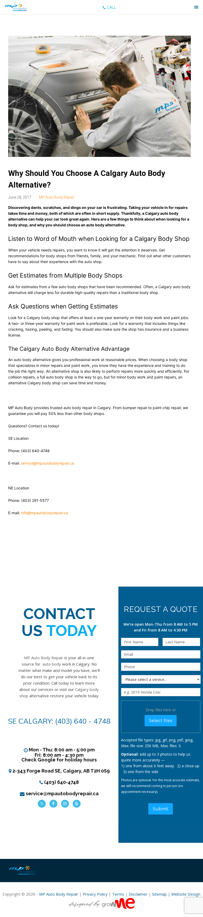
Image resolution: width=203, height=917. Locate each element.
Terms (118, 894)
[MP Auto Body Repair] (15, 7)
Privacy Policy (95, 894)
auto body (52, 664)
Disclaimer (138, 894)
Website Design (185, 894)
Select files (160, 720)
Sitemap (159, 894)
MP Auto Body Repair (56, 197)
